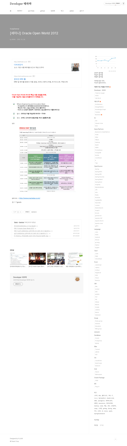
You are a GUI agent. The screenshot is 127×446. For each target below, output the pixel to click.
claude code (110, 398)
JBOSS (97, 352)
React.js (97, 280)
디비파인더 (18, 65)
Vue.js (97, 278)
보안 (96, 354)
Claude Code (99, 123)
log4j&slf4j (98, 200)
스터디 (96, 395)
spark (110, 411)
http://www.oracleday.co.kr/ (29, 198)
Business (98, 114)
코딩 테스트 (98, 98)
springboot (101, 400)
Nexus (97, 312)
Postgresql (98, 340)
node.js (97, 270)
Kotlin (96, 234)
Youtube (97, 112)
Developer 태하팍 (20, 3)
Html (96, 275)
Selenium (98, 315)
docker (97, 289)
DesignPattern (99, 107)
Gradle (97, 307)
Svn (96, 297)
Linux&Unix (98, 360)
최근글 (96, 425)
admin (72, 11)
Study (16, 222)
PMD (96, 256)
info (96, 120)
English (97, 247)
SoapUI (97, 210)
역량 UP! (97, 101)
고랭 (108, 406)
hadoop (96, 406)
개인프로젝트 (109, 403)
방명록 (53, 11)
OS (95, 358)
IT (112, 395)
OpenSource (98, 166)
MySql (97, 343)
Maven (97, 304)
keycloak (98, 202)
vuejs (95, 408)
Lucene (97, 205)
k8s (100, 395)
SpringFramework (99, 413)
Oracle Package (99, 377)
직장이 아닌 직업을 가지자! (101, 87)
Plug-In (97, 386)
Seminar (21, 222)
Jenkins (97, 309)
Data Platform (98, 129)
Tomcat (97, 349)
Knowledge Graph (100, 109)
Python (97, 245)
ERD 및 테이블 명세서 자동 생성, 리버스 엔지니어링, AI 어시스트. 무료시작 (41, 82)
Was (95, 346)
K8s (96, 286)
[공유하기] (18, 212)
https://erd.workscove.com (23, 76)
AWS (95, 400)
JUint (96, 253)
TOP (115, 439)
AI (102, 411)
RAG (96, 126)
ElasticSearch (99, 208)
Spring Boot (98, 182)
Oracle (97, 338)
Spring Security (99, 177)
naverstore (102, 403)
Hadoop (97, 142)
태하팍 (96, 403)
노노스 (96, 398)
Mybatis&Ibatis (99, 187)
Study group (98, 321)
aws (96, 291)
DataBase (97, 335)
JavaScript (98, 265)
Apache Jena (99, 223)
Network (97, 366)
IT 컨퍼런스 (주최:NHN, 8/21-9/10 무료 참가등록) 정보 (31, 236)
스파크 (99, 411)
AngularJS (98, 272)
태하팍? (19, 11)
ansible (97, 294)
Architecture (98, 104)
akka (114, 408)
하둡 (105, 406)
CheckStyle (98, 259)
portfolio (31, 11)
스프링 (100, 408)
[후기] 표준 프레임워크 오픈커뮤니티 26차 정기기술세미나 (32, 231)
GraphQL (98, 184)
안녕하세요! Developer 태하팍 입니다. (24, 280)
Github (97, 302)
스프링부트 (113, 406)
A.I (95, 118)
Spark (97, 145)
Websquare (98, 374)
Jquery (97, 267)
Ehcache (97, 197)
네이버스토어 (109, 400)
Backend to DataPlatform (102, 132)
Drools (97, 213)
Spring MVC (98, 171)
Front (96, 262)
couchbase (98, 158)
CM (95, 283)
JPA (96, 190)
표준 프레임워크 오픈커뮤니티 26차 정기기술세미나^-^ (31, 233)
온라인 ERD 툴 (20, 79)
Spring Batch (99, 179)
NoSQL (97, 155)
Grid (95, 369)
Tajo (96, 163)
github (42, 11)
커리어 (96, 95)
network (97, 332)
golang (105, 408)
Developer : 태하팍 (100, 90)
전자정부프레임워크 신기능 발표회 (25, 226)
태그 (62, 11)
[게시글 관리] (20, 212)
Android (97, 237)
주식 (95, 411)
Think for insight (100, 93)
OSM (96, 380)
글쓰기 (82, 11)
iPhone (97, 240)
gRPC (96, 226)
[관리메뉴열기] (123, 3)
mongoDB (98, 152)
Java (96, 232)
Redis (97, 195)
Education (98, 326)
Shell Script (98, 363)
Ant (96, 299)
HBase (97, 139)
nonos (106, 411)
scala (101, 406)
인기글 (101, 425)
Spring (97, 169)
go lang (97, 242)
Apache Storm (99, 221)
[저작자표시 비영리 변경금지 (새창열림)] (34, 212)
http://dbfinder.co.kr (20, 62)
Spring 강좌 (98, 174)
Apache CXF (98, 218)
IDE (95, 384)
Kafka (96, 147)
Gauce (97, 372)
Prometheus (98, 150)
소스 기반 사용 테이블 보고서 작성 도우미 (29, 67)
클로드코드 (104, 395)
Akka (96, 137)
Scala (96, 134)
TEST (96, 251)
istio (96, 192)
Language (97, 229)
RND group (98, 329)
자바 (109, 395)
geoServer (98, 215)
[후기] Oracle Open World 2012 (24, 228)
